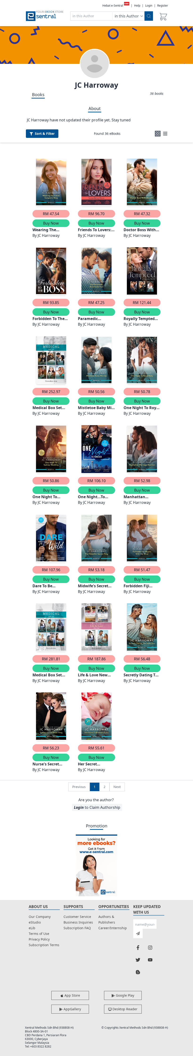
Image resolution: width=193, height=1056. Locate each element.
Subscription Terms (44, 945)
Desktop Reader (124, 1009)
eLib (32, 928)
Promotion (96, 826)
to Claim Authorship (97, 807)
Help (137, 6)
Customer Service (77, 916)
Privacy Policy (39, 939)
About (94, 108)
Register (162, 6)
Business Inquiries (78, 922)
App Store (72, 995)
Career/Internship (112, 928)
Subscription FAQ (77, 928)
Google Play (124, 995)
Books (38, 94)
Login (148, 6)
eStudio (35, 922)
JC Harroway (96, 85)
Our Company (40, 916)
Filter (45, 133)
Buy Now (51, 223)
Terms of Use (39, 933)
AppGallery (72, 1009)
